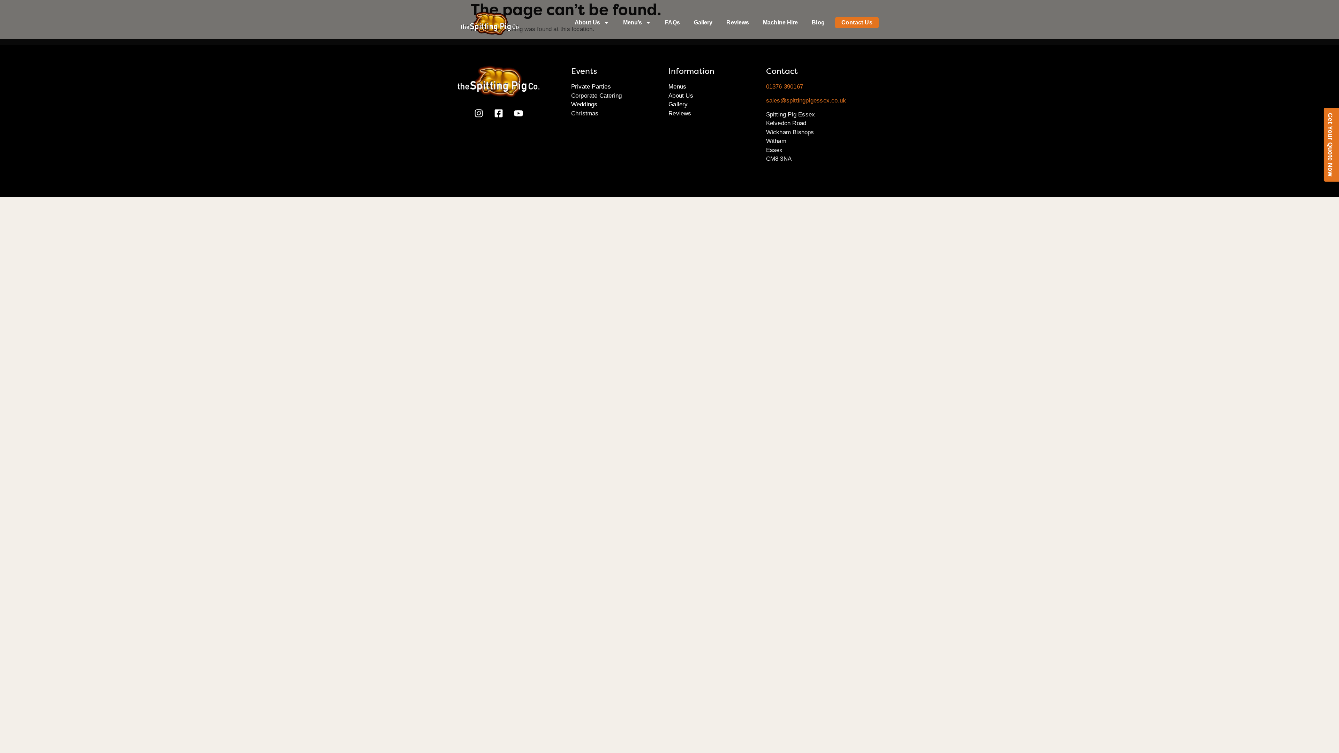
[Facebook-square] (499, 113)
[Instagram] (479, 113)
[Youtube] (518, 113)
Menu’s (632, 22)
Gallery (703, 22)
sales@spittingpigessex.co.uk (806, 100)
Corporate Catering (596, 95)
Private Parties (591, 86)
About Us (587, 22)
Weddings (584, 104)
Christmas (585, 113)
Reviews (737, 22)
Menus (677, 86)
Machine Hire (780, 22)
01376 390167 (784, 86)
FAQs (672, 22)
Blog (818, 22)
